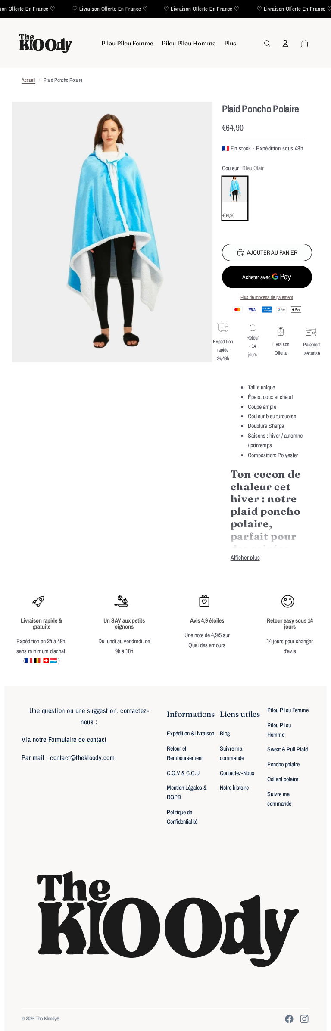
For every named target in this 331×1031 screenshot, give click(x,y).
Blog (225, 733)
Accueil (28, 80)
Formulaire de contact (77, 739)
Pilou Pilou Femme (288, 710)
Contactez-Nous (237, 773)
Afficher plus (245, 557)
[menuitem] (127, 43)
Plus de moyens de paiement (266, 297)
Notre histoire (234, 787)
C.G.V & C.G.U (183, 773)
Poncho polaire (283, 764)
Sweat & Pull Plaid (287, 749)
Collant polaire (282, 779)
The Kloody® (47, 1018)
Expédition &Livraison (190, 733)
